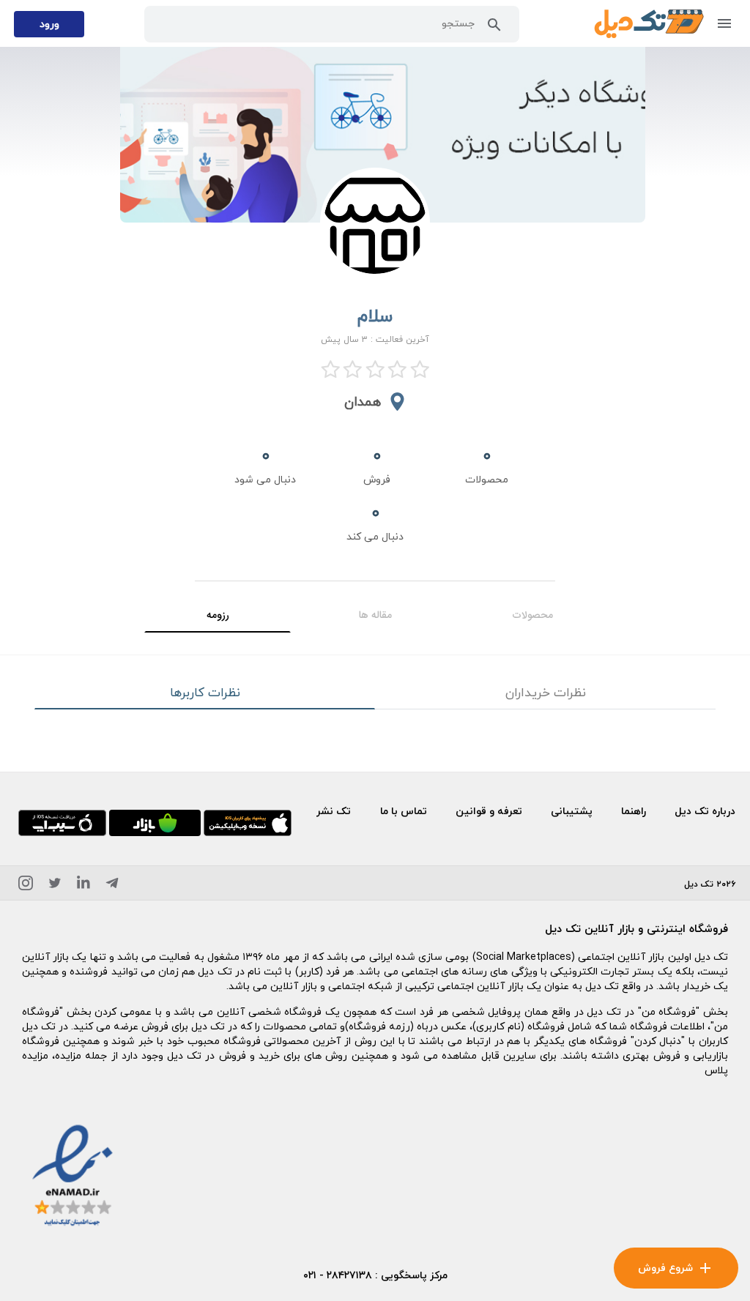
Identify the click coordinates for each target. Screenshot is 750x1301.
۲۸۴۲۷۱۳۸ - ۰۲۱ (337, 1275)
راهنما (633, 811)
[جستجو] (494, 28)
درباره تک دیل (705, 811)
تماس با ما (403, 811)
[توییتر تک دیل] (55, 885)
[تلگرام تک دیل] (112, 885)
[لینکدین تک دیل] (83, 885)
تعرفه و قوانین (489, 811)
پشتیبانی (572, 811)
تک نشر (333, 811)
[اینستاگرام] (25, 885)
